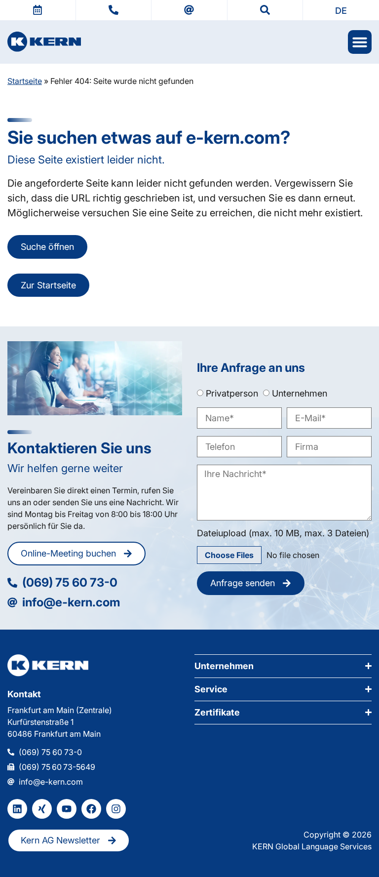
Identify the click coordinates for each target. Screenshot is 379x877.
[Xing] (42, 809)
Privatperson (232, 393)
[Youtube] (66, 809)
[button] (341, 10)
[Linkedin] (17, 809)
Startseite (24, 81)
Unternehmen (299, 393)
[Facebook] (91, 809)
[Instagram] (116, 809)
